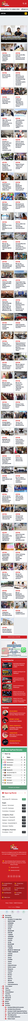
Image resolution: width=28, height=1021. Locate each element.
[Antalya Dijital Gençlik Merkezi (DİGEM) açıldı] (7, 414)
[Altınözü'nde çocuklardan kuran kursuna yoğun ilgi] (20, 508)
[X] (11, 876)
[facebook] (7, 912)
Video (7, 988)
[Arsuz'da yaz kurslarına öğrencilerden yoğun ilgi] (7, 91)
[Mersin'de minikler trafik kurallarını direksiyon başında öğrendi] (7, 156)
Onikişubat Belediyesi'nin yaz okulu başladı (7, 614)
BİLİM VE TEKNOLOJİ (14, 950)
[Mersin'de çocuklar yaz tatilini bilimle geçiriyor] (20, 566)
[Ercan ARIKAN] (5, 713)
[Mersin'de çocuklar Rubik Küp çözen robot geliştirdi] (20, 256)
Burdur (10, 974)
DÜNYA (10, 955)
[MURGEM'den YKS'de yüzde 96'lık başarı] (7, 431)
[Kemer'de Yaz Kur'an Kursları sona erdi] (7, 67)
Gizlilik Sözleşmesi (18, 902)
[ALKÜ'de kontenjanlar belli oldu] (7, 470)
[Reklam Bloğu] (14, 649)
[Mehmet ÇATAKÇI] (5, 720)
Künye (7, 902)
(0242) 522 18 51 (15, 867)
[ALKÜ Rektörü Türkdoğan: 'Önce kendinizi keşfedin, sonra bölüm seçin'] (7, 176)
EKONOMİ (11, 930)
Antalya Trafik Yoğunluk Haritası (6, 889)
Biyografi (8, 997)
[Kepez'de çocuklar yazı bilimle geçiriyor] (7, 335)
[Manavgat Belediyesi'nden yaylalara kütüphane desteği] (7, 196)
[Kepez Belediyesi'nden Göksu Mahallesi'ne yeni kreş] (7, 216)
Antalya (10, 971)
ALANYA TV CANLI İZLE (11, 9)
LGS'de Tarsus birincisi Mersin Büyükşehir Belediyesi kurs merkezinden (6, 499)
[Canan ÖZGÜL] (5, 734)
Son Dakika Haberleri (18, 893)
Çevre (9, 963)
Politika (10, 959)
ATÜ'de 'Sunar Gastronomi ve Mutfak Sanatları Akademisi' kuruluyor (20, 144)
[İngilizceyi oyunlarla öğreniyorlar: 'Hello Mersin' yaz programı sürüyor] (20, 91)
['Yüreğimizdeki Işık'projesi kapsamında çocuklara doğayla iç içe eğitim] (20, 112)
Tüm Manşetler (7, 892)
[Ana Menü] (25, 3)
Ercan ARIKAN (13, 711)
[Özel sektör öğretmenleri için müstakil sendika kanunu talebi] (7, 256)
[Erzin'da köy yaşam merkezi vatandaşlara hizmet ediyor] (20, 431)
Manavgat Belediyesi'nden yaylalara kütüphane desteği (7, 206)
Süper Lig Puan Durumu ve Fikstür (17, 1013)
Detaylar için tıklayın (14, 787)
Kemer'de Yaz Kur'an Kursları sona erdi (6, 76)
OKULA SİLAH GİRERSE (15, 721)
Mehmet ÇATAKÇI (14, 719)
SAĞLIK (10, 953)
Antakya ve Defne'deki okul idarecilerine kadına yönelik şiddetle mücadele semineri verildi (6, 146)
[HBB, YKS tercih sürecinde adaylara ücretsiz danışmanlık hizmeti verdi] (7, 112)
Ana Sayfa (8, 915)
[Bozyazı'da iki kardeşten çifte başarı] (20, 396)
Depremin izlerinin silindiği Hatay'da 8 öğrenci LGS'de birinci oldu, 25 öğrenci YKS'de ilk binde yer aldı (6, 306)
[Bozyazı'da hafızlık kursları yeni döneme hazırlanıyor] (7, 396)
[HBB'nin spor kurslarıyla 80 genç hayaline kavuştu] (20, 488)
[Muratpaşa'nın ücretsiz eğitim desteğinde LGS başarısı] (20, 196)
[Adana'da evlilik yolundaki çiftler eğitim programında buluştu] (7, 274)
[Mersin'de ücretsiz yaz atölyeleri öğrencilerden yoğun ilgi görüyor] (20, 375)
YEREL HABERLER (13, 951)
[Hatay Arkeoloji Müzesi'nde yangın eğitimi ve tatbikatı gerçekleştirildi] (20, 526)
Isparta (10, 978)
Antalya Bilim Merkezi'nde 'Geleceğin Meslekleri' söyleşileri (6, 557)
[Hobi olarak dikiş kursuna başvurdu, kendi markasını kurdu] (20, 47)
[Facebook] (8, 876)
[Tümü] (25, 707)
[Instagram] (14, 876)
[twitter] (12, 912)
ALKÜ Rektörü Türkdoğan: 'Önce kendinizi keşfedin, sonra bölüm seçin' (6, 186)
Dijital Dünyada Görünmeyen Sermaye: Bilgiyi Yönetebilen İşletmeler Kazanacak (17, 714)
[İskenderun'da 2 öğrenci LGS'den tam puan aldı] (7, 508)
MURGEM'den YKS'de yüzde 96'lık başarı (6, 441)
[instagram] (18, 912)
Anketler (8, 999)
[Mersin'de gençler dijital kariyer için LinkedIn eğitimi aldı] (7, 236)
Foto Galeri (8, 986)
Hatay (9, 976)
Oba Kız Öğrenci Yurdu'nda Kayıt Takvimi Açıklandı (7, 631)
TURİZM (10, 934)
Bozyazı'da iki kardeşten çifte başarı (20, 405)
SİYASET (10, 925)
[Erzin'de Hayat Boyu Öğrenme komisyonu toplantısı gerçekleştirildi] (7, 450)
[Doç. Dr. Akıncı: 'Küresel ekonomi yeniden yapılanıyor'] (20, 470)
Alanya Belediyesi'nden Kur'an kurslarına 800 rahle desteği (7, 595)
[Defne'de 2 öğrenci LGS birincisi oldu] (20, 450)
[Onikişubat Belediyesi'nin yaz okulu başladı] (7, 604)
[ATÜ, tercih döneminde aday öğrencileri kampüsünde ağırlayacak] (7, 526)
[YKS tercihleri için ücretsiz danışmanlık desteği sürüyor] (20, 216)
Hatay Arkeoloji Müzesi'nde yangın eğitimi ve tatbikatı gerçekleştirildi (20, 537)
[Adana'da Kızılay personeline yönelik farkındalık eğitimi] (20, 546)
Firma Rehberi (9, 992)
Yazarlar (7, 990)
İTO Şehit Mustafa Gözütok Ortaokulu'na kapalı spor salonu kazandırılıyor (21, 246)
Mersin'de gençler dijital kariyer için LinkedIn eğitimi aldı (6, 246)
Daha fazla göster (14, 637)
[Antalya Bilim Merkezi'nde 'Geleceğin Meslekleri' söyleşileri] (7, 546)
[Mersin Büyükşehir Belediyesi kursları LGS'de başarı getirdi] (20, 176)
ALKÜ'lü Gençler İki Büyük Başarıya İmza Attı (21, 326)
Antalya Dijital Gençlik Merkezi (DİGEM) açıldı (6, 424)
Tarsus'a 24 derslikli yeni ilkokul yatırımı (20, 424)
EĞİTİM (10, 932)
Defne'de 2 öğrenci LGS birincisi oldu (19, 459)
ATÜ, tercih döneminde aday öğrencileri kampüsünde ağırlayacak (7, 537)
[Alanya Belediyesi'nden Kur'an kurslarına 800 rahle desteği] (7, 585)
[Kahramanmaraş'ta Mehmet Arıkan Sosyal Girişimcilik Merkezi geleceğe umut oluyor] (20, 335)
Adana (10, 973)
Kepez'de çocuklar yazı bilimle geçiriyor (6, 344)
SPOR (9, 929)
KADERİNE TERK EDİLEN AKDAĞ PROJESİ (15, 728)
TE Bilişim (18, 907)
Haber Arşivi (7, 897)
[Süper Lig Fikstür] (25, 793)
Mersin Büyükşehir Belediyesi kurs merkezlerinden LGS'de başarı (20, 595)
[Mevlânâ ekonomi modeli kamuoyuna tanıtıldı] (7, 317)
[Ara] (23, 3)
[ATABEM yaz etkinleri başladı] (20, 604)
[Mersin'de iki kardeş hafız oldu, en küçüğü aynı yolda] (7, 375)
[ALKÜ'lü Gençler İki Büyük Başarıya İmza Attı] (20, 317)
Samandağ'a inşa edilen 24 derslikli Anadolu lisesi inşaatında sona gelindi (21, 284)
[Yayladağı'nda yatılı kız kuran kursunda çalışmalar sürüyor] (7, 47)
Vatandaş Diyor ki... (15, 741)
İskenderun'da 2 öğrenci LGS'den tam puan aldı (7, 517)
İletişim (11, 902)
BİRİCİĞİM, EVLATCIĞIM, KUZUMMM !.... (16, 735)
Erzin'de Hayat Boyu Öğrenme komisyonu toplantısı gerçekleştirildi (6, 460)
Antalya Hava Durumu (19, 884)
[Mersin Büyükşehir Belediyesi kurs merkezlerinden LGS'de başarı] (20, 585)
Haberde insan (12, 965)
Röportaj (8, 995)
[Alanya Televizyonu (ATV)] (5, 3)
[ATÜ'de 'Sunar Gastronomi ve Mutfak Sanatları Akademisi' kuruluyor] (20, 134)
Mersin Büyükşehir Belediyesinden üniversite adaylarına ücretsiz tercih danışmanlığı (20, 306)
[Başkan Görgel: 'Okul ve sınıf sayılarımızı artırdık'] (20, 156)
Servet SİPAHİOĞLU (15, 725)
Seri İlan (7, 994)
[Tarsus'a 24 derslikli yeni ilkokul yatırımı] (20, 414)
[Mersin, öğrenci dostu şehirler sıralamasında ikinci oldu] (20, 356)
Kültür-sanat (12, 967)
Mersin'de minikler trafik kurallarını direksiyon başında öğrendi (7, 167)
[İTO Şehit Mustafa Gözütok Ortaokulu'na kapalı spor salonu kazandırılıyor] (20, 236)
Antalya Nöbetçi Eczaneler (7, 884)
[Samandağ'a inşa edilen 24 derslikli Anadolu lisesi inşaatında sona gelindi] (20, 274)
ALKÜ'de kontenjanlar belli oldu (7, 479)
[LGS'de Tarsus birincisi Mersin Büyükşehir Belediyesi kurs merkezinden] (7, 488)
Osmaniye (11, 982)
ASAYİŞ (10, 927)
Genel (9, 957)
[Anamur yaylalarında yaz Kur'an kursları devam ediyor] (7, 356)
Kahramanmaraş (13, 984)
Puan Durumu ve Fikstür (19, 889)
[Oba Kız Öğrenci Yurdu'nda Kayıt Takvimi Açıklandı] (7, 621)
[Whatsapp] (16, 876)
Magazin (10, 969)
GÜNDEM (10, 923)
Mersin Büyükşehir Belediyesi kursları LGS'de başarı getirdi (20, 186)
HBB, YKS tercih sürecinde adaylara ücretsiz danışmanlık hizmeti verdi (7, 123)
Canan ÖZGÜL (13, 733)
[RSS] (19, 876)
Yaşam (10, 961)
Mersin (10, 980)
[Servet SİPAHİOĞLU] (5, 727)
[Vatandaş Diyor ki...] (5, 742)
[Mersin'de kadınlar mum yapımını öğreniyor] (7, 566)
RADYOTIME (11, 921)
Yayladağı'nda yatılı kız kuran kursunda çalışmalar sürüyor (6, 57)
